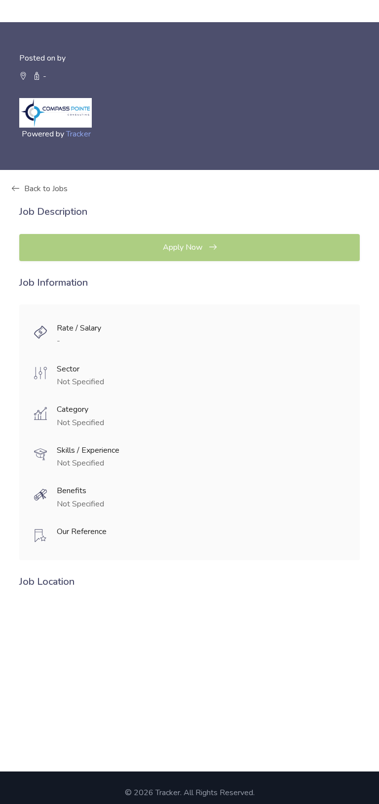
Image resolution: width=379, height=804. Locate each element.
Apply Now (183, 247)
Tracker (78, 134)
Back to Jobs (46, 188)
